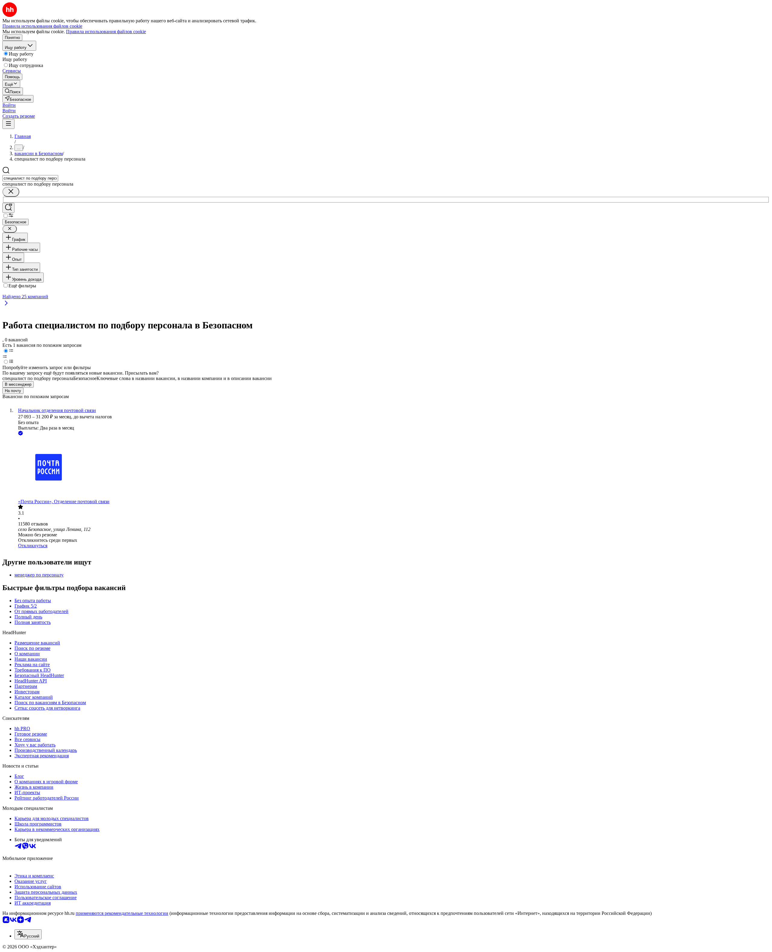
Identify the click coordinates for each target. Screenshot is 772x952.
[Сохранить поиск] (8, 208)
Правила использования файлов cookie (106, 31)
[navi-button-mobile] (8, 124)
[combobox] (30, 178)
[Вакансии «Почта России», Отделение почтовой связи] (392, 468)
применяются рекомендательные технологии (122, 913)
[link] (12, 91)
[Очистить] (10, 192)
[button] (9, 105)
